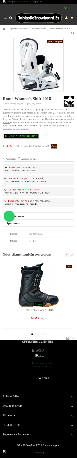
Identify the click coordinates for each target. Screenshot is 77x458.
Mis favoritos (65, 8)
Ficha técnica (15, 216)
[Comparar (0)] (71, 8)
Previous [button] (66, 254)
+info (31, 170)
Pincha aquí (11, 193)
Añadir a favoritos (29, 158)
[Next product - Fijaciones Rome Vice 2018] (73, 33)
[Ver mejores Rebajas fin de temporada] (38, 2)
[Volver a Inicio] (4, 29)
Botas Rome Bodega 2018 (39, 309)
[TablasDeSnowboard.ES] (38, 18)
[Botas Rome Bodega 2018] (38, 285)
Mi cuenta (9, 415)
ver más (43, 378)
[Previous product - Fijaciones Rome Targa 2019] (71, 33)
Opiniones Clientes (37, 341)
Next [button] (72, 254)
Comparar (11, 158)
